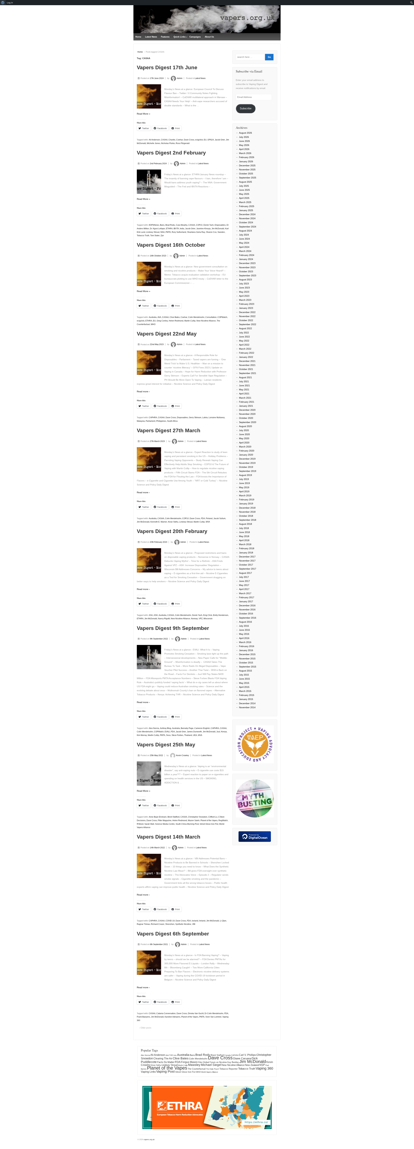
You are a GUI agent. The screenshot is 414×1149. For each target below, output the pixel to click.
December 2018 (247, 507)
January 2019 (246, 503)
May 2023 (244, 292)
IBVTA (176, 228)
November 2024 (247, 218)
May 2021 (244, 389)
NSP (262, 1064)
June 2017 (244, 581)
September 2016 (247, 617)
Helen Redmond (176, 321)
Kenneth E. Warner (158, 522)
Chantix (172, 140)
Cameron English (202, 728)
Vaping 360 (264, 1068)
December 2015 (247, 654)
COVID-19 (170, 921)
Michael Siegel (211, 1065)
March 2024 (245, 251)
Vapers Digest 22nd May (167, 334)
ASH (156, 615)
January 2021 (246, 406)
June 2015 (244, 678)
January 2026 (246, 161)
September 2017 (247, 568)
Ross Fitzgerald (183, 143)
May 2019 (244, 487)
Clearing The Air (162, 1058)
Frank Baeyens (143, 1017)
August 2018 (245, 524)
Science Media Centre (165, 824)
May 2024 (244, 243)
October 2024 (246, 222)
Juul (218, 732)
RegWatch (223, 820)
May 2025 (244, 194)
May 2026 (244, 145)
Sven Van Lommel (213, 1017)
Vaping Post (165, 1071)
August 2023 (245, 279)
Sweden (221, 232)
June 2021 (244, 385)
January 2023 (246, 308)
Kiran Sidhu (173, 522)
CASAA (164, 140)
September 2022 (247, 324)
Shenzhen (169, 924)
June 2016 (244, 630)
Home (138, 37)
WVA (208, 522)
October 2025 (246, 173)
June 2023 (244, 287)
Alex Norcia (154, 728)
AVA (159, 317)
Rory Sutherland (179, 232)
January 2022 (246, 357)
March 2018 (245, 544)
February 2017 (246, 597)
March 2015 (245, 691)
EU (205, 140)
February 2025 (246, 206)
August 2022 (245, 328)
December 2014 (247, 703)
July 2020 (244, 430)
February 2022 (246, 353)
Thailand (188, 735)
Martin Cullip (190, 321)
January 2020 (246, 454)
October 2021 (246, 369)
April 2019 (244, 491)
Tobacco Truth (143, 235)
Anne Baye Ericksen (158, 817)
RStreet (140, 824)
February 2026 (246, 157)
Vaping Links (148, 1071)
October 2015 (246, 662)
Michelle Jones (153, 143)
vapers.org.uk (149, 1139)
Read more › (143, 391)
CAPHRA (153, 417)
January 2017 (246, 601)
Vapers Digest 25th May (166, 745)
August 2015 (245, 670)
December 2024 (247, 214)
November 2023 (247, 267)
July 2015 (244, 674)
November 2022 (247, 316)
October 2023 (246, 271)
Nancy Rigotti (164, 618)
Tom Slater (155, 235)
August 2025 (245, 182)
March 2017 (245, 593)
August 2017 (245, 573)
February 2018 (246, 548)
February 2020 (246, 450)
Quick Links (179, 37)
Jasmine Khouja (203, 228)
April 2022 (244, 344)
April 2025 (244, 198)
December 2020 (247, 410)
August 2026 (245, 133)
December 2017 (247, 556)
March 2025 (245, 202)
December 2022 (247, 312)
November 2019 (247, 463)
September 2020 (247, 422)
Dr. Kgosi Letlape (157, 228)
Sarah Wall (149, 824)
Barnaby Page (187, 728)
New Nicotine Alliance (206, 321)
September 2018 (247, 520)
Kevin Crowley (182, 755)
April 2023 (244, 296)
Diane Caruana (242, 1058)
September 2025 (247, 177)
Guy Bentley (233, 1062)
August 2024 (245, 230)
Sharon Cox (211, 232)
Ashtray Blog (165, 728)
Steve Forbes (177, 735)
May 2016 (244, 634)
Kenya (224, 732)
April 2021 (244, 393)
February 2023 (246, 304)
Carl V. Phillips (247, 1054)
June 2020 (244, 434)
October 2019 (246, 467)
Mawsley (194, 1065)
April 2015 (244, 687)
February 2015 (246, 695)
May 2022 (244, 340)
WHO (153, 324)
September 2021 (247, 373)
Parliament (150, 421)
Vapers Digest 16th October (171, 245)
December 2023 (247, 263)
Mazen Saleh (194, 820)
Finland (209, 518)
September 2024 (247, 226)
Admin (179, 78)
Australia (153, 317)
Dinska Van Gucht (196, 1013)
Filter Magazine (164, 820)
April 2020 (244, 442)
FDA (203, 518)
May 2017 (244, 585)
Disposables (220, 225)
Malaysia (141, 421)
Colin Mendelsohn (196, 317)
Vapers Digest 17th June (167, 67)
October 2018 (246, 516)
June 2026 (244, 141)
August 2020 (245, 426)
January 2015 (246, 699)
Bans (162, 225)
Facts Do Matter (165, 1062)
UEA (195, 735)
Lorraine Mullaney (217, 417)
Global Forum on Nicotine (215, 1062)
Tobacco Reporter (228, 1068)
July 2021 (244, 381)
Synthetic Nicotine (183, 924)
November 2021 (247, 365)
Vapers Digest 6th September (173, 934)
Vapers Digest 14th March (168, 837)
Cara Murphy (181, 225)
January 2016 (246, 650)
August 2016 (245, 622)
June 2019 (244, 483)
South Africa (172, 421)
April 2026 (244, 149)
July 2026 (244, 137)
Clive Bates (175, 317)
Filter (200, 1062)
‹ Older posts (145, 1028)
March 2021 (245, 397)
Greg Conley (162, 321)
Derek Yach (208, 225)
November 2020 (247, 414)
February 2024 (246, 255)
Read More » (143, 113)
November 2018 (247, 512)
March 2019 (245, 495)
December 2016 (247, 605)
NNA (162, 232)
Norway (194, 618)
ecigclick (199, 140)
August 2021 (245, 377)
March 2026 (245, 153)
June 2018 (244, 532)
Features (165, 37)
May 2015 (244, 683)
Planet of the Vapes (209, 820)
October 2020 (246, 418)
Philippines (161, 421)
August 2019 (245, 475)
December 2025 (247, 165)
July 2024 (244, 234)
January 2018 (246, 552)
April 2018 (244, 540)
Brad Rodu (170, 225)
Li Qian (223, 921)
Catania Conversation (166, 1013)
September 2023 (247, 275)
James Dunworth (194, 732)
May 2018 (244, 536)
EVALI (167, 732)
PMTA (168, 232)
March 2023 (245, 300)
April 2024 (244, 247)
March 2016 (245, 642)
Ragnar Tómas (143, 924)
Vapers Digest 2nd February (171, 153)
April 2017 (244, 589)
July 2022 (244, 332)
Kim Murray (142, 735)
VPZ (200, 618)
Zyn (162, 235)
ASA (151, 615)
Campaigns (195, 37)
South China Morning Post (187, 824)
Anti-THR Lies (171, 1055)
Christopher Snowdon (197, 817)
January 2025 (246, 210)
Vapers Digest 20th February (172, 531)
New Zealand (252, 1065)
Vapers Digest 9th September (173, 628)
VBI (193, 924)
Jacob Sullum (219, 518)
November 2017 (247, 560)
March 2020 (245, 446)
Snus (168, 735)
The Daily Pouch (212, 1069)
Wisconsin (207, 618)
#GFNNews (154, 225)
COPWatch (222, 317)
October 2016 (246, 613)
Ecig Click (207, 615)
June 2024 (244, 238)
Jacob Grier (220, 140)
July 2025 (244, 186)
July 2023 (244, 283)
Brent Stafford (174, 817)
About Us (209, 37)
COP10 (199, 225)
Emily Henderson (220, 615)
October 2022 (246, 320)
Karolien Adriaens (172, 1017)
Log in (10, 2)
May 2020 (244, 438)
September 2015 (247, 666)
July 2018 (244, 528)
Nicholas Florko (168, 143)
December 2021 (247, 361)
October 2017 (246, 564)
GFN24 (210, 140)
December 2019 (247, 458)
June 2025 (244, 190)
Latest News (151, 37)
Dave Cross (189, 140)
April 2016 (244, 638)
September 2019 (247, 471)
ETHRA (169, 228)
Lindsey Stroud (152, 232)
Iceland (195, 921)
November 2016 (247, 609)
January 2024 (246, 259)
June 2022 (244, 336)
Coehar (179, 140)
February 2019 (246, 499)
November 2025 (247, 169)
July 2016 (244, 626)
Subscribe (245, 108)
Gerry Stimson (195, 417)
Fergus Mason (189, 1062)
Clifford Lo (212, 817)
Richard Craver (157, 924)
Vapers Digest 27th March (168, 430)
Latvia (205, 417)
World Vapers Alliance (209, 1072)
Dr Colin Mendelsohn (214, 1013)
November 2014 (247, 707)
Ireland (202, 921)
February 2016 (246, 646)
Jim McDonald (218, 228)
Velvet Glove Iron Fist (209, 824)
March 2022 (245, 348)
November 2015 (247, 658)
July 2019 (244, 479)
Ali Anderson (154, 140)
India (182, 228)
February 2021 (246, 402)
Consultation (211, 317)
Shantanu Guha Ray (196, 232)
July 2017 (244, 577)
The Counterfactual (197, 1069)
